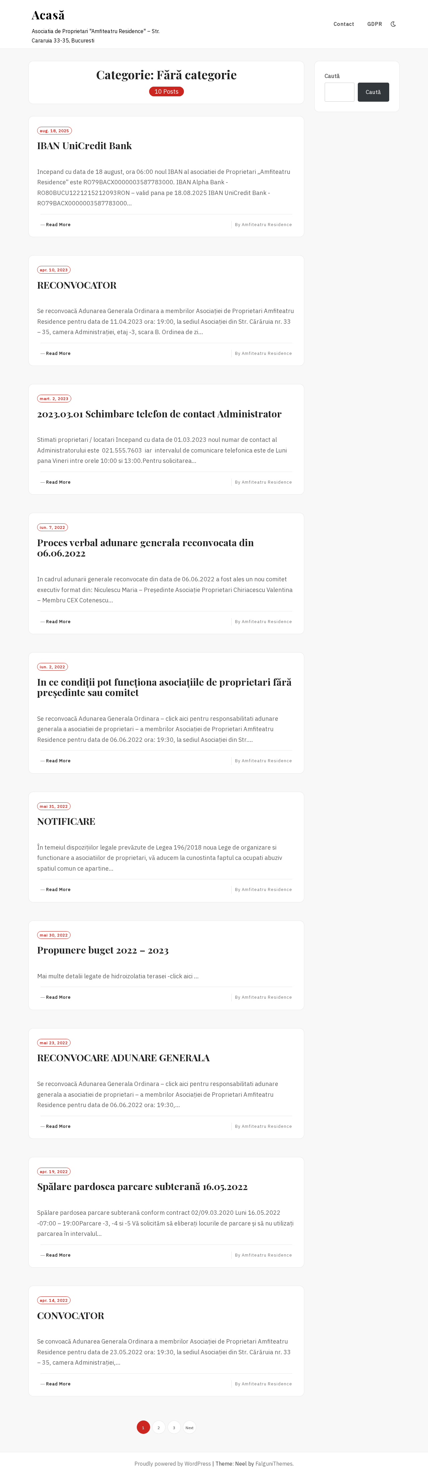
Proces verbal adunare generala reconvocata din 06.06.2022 (145, 547)
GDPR (374, 24)
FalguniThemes (274, 1463)
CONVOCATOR (70, 1315)
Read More (58, 225)
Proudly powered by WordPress (172, 1463)
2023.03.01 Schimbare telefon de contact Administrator (159, 413)
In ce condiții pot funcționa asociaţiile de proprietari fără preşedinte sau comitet (164, 687)
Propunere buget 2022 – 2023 (103, 949)
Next (190, 1427)
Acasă (48, 14)
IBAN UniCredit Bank (84, 145)
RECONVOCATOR (76, 284)
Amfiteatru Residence (267, 224)
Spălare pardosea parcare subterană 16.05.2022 (142, 1186)
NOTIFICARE (66, 820)
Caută (332, 76)
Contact (344, 24)
